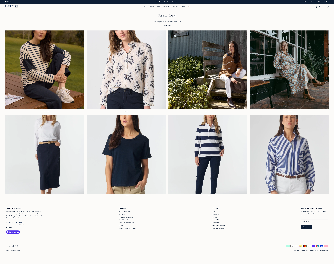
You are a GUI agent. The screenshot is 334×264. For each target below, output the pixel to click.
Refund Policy (304, 250)
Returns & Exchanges (218, 225)
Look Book (175, 6)
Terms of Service (324, 250)
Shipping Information (218, 228)
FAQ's (305, 2)
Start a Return (318, 2)
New (145, 6)
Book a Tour (325, 2)
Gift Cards (122, 225)
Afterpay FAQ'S (216, 223)
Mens (158, 6)
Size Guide (215, 217)
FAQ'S (213, 212)
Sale (189, 6)
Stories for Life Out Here (126, 223)
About (183, 6)
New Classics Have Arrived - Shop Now (167, 2)
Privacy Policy (296, 250)
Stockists (122, 214)
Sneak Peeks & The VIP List (127, 228)
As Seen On (166, 6)
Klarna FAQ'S (215, 220)
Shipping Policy (314, 250)
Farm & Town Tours (124, 220)
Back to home (167, 25)
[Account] (316, 7)
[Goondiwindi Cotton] (11, 6)
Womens (151, 6)
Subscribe (306, 227)
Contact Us (310, 2)
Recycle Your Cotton (125, 212)
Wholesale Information (126, 217)
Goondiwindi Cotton (15, 250)
